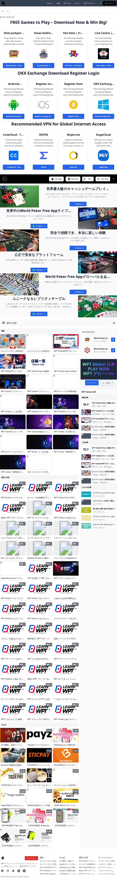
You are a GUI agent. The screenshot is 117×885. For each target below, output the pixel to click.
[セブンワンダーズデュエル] (86, 526)
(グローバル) (105, 414)
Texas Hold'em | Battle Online (43, 33)
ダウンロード (89, 3)
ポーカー (67, 3)
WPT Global (96, 414)
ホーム (50, 3)
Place (104, 406)
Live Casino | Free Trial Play (103, 33)
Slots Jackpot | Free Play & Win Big (13, 33)
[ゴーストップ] (86, 518)
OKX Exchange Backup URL (103, 84)
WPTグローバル (97, 422)
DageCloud (103, 134)
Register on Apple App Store (43, 84)
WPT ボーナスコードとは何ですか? (87, 875)
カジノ (77, 3)
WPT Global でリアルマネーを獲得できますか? (87, 862)
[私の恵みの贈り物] (86, 510)
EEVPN (43, 134)
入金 (58, 3)
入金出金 (95, 430)
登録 (112, 414)
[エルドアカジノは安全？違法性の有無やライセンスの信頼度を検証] (86, 502)
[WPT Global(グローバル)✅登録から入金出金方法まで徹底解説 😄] (86, 412)
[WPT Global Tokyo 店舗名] (86, 404)
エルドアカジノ (98, 504)
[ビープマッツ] (86, 494)
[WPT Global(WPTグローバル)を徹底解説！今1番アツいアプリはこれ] (86, 420)
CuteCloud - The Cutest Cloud (13, 134)
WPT (93, 406)
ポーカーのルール (98, 496)
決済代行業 (103, 430)
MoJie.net (73, 134)
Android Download (14, 84)
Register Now (73, 84)
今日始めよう (78, 204)
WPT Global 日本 (8, 17)
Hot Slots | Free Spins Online (73, 33)
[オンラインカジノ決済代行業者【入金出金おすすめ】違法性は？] (86, 428)
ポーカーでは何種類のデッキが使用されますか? (88, 865)
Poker (99, 406)
